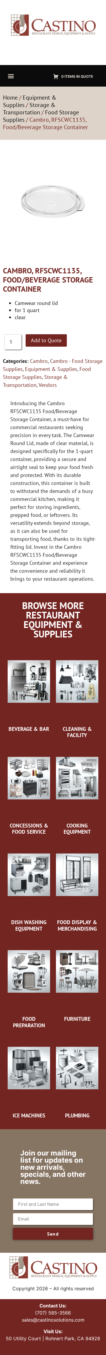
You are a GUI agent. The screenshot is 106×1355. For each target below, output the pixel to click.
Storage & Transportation (29, 108)
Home (10, 97)
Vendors (48, 385)
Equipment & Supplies (51, 369)
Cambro (39, 361)
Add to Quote (46, 340)
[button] (11, 76)
